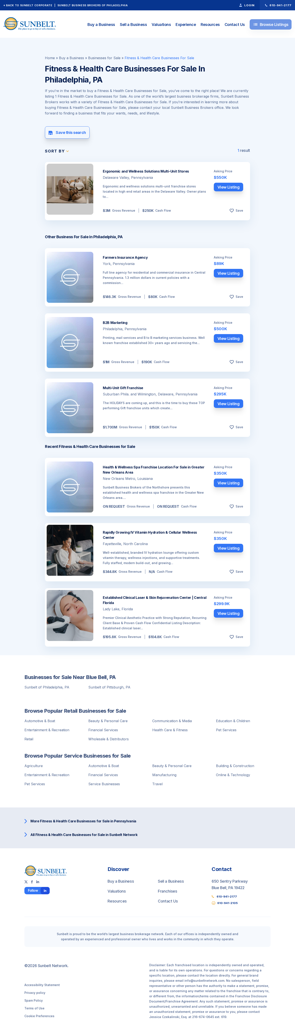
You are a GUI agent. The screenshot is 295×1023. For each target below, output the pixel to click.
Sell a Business (133, 24)
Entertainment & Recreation (46, 730)
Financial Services (103, 730)
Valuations (161, 24)
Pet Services (226, 730)
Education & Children (233, 721)
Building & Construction (235, 766)
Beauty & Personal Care (108, 721)
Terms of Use (34, 1008)
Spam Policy (33, 1000)
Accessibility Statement (42, 985)
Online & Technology (233, 775)
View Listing (228, 187)
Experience (186, 24)
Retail (28, 739)
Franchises (167, 891)
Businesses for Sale (104, 58)
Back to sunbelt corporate (29, 5)
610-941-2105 (227, 903)
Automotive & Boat (39, 721)
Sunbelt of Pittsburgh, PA (109, 687)
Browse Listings (271, 24)
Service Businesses (104, 784)
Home (50, 58)
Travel (157, 784)
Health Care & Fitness (170, 730)
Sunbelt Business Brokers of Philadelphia (92, 5)
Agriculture (33, 766)
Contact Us (235, 24)
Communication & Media (172, 721)
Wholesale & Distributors (108, 739)
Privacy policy (34, 992)
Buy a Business (101, 24)
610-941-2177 (227, 896)
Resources (210, 24)
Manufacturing (164, 775)
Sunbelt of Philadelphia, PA (46, 687)
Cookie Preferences (39, 1016)
